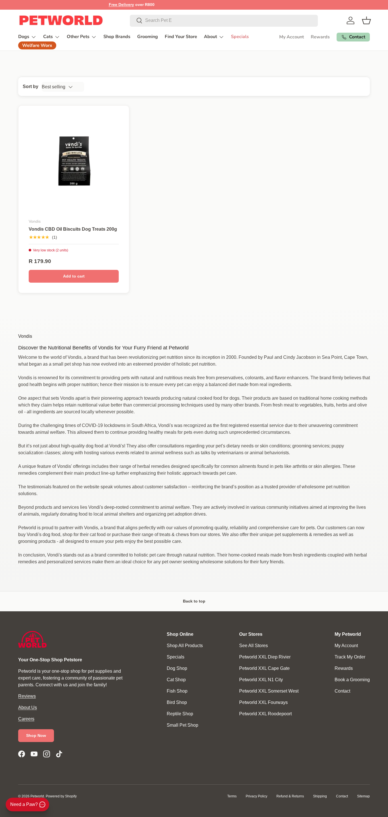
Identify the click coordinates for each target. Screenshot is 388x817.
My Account (291, 37)
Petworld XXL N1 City (261, 679)
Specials (240, 37)
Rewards (320, 37)
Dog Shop (177, 668)
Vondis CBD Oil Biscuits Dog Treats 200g (73, 229)
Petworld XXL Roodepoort (265, 713)
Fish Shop (177, 691)
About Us (27, 707)
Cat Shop (176, 679)
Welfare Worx (37, 45)
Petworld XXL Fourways (263, 702)
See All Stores (253, 645)
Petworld (37, 796)
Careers (26, 718)
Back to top (194, 601)
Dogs (23, 37)
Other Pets (78, 37)
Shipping (320, 796)
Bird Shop (177, 702)
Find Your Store (181, 37)
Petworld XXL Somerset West (269, 691)
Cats (48, 37)
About (210, 37)
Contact (342, 691)
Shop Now (36, 735)
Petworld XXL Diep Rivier (265, 657)
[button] (366, 20)
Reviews (27, 696)
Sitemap (363, 796)
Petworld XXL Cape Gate (264, 668)
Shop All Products (185, 645)
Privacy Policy (256, 796)
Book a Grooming (352, 679)
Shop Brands (116, 37)
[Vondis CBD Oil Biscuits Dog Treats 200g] (73, 160)
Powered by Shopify (61, 796)
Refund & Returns (290, 796)
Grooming (147, 37)
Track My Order (350, 657)
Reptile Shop (180, 713)
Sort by (30, 86)
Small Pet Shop (182, 725)
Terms (232, 796)
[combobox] (224, 20)
